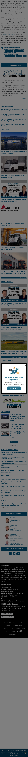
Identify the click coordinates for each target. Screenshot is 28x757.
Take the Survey (14, 388)
